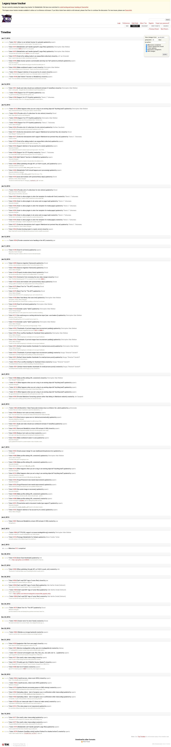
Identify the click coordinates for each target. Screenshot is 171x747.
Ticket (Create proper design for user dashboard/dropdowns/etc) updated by (33, 451)
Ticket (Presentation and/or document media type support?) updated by (33, 503)
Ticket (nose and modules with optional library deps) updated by (30, 177)
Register (151, 23)
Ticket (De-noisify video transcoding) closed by (25, 657)
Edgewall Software (20, 745)
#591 (36, 330)
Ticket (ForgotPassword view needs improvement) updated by (30, 480)
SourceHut (128, 10)
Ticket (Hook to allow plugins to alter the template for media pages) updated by (40, 206)
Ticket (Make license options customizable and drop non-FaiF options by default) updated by (39, 61)
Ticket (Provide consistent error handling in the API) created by (29, 240)
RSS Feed (86, 742)
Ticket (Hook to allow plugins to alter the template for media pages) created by (40, 220)
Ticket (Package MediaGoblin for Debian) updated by (31, 537)
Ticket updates (151, 48)
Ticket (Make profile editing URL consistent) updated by (34, 455)
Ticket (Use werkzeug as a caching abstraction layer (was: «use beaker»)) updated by (43, 315)
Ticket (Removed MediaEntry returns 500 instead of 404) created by (31, 521)
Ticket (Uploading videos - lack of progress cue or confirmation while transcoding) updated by (40, 692)
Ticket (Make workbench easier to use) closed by (31, 67)
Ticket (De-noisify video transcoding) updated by (26, 717)
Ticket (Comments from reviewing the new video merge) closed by (31, 277)
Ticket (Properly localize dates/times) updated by (26, 272)
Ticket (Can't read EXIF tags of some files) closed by (26, 580)
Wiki (127, 26)
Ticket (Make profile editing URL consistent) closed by (33, 378)
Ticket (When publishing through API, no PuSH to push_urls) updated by (33, 164)
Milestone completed (14, 548)
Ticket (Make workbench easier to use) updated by (26, 438)
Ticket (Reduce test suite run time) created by (25, 433)
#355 (42, 279)
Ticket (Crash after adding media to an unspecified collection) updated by (33, 141)
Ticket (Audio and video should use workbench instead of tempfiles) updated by (35, 424)
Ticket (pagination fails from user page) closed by (25, 643)
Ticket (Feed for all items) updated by (22, 250)
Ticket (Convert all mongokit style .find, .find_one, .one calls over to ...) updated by (36, 653)
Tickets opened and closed (155, 46)
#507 (24, 668)
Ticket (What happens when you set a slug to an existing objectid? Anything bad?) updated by (46, 109)
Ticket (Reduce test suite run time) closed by (25, 412)
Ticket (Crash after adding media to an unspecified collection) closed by (36, 56)
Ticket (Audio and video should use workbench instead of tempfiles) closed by (41, 88)
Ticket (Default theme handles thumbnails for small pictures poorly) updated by (41, 346)
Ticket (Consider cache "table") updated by (29, 309)
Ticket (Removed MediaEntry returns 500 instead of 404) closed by (31, 428)
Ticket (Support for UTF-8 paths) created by (29, 152)
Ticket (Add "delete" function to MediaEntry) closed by (28, 77)
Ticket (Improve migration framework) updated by (26, 263)
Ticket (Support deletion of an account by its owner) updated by (31, 146)
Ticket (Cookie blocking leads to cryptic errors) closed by (28, 229)
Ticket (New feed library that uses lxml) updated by (32, 297)
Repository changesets (154, 49)
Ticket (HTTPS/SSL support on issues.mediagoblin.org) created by (37, 532)
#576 (27, 53)
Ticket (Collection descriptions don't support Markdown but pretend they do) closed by (38, 132)
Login (119, 23)
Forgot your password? (162, 23)
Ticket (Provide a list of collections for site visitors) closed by (30, 113)
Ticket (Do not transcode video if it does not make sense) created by (32, 701)
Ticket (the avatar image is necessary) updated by (26, 489)
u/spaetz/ (21, 500)
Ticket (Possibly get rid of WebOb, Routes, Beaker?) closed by (30, 662)
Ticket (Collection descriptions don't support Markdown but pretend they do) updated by (43, 137)
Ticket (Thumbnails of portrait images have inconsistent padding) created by (41, 352)
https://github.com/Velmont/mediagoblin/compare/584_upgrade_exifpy (32, 593)
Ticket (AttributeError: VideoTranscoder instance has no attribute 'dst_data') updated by (40, 408)
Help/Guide (135, 23)
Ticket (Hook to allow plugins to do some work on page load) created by (37, 215)
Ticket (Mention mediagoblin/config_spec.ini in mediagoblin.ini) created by (33, 648)
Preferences (126, 23)
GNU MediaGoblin (157, 744)
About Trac (143, 23)
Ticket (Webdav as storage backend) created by (26, 632)
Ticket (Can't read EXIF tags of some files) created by (35, 596)
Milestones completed (154, 45)
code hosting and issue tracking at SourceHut (74, 7)
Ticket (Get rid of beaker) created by (22, 667)
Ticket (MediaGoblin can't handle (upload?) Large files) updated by (37, 47)
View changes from (151, 37)
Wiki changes (151, 51)
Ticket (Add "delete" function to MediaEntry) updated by (28, 157)
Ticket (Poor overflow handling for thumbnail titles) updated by (36, 333)
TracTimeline (141, 736)
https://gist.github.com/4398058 (20, 559)
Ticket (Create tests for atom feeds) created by (26, 621)
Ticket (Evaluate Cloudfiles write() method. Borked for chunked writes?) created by (37, 731)
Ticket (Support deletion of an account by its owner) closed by (30, 72)
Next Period (164, 29)
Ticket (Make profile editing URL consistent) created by (28, 498)
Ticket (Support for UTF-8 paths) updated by (24, 93)
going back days (153, 40)
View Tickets (155, 26)
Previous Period (154, 29)
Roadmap (145, 26)
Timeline (135, 26)
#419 (20, 48)
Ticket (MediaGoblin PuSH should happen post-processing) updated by (32, 170)
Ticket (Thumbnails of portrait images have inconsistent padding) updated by (40, 328)
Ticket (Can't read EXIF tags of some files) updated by (34, 585)
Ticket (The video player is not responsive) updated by (27, 706)
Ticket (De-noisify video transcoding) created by (25, 722)
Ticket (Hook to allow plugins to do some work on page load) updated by (37, 201)
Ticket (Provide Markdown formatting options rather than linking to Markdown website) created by (43, 396)
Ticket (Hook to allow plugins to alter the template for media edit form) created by (41, 196)
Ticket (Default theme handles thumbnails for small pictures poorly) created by (42, 367)
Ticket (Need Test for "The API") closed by (24, 286)
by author (148, 42)
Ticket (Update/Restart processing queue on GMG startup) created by (32, 687)
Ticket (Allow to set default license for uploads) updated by (29, 42)
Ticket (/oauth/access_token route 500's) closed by (27, 678)
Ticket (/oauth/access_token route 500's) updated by (28, 683)
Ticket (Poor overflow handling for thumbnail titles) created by (37, 362)
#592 (41, 330)
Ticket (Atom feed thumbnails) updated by (23, 558)
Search (165, 26)
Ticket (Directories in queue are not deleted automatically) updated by (32, 417)
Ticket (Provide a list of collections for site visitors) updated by (34, 127)
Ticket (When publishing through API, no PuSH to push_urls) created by (32, 569)
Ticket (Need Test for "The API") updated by (24, 291)
